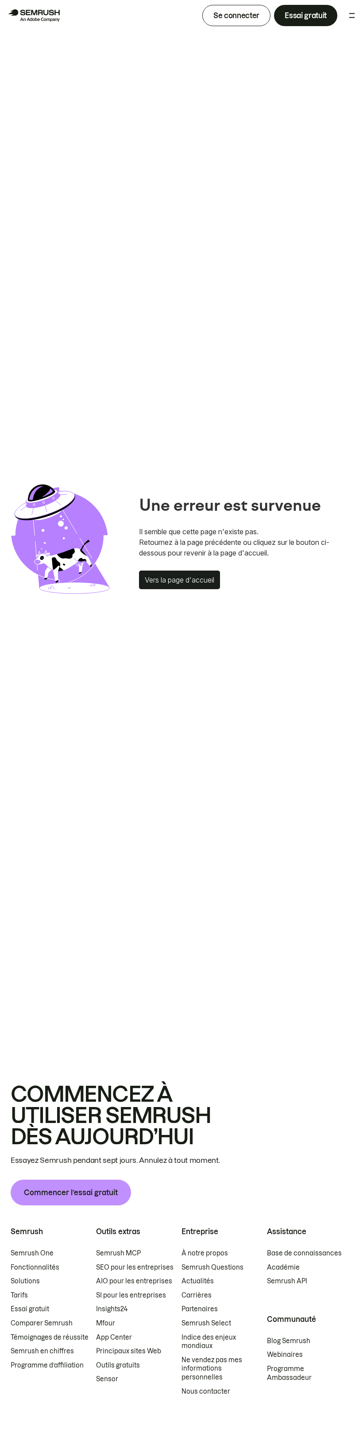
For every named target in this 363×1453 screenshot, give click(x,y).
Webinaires (285, 1354)
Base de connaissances (304, 1253)
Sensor (107, 1379)
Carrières (197, 1295)
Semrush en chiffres (42, 1351)
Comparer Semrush (42, 1323)
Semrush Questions (212, 1267)
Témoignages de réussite (50, 1337)
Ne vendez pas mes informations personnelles (212, 1368)
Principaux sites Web (128, 1351)
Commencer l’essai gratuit (71, 1193)
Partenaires (200, 1309)
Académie (283, 1267)
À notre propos (205, 1253)
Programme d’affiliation (47, 1365)
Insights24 (111, 1309)
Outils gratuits (118, 1365)
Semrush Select (206, 1323)
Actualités (198, 1281)
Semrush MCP (118, 1253)
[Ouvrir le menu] (352, 15)
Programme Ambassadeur (289, 1373)
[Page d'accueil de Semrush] (33, 15)
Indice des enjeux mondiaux (209, 1342)
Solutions (25, 1281)
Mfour (105, 1323)
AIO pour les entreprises (134, 1281)
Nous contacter (206, 1391)
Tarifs (19, 1295)
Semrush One (32, 1253)
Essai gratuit (306, 15)
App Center (114, 1337)
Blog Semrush (288, 1340)
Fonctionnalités (35, 1267)
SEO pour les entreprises (135, 1267)
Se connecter (236, 15)
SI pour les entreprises (131, 1295)
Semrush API (287, 1281)
